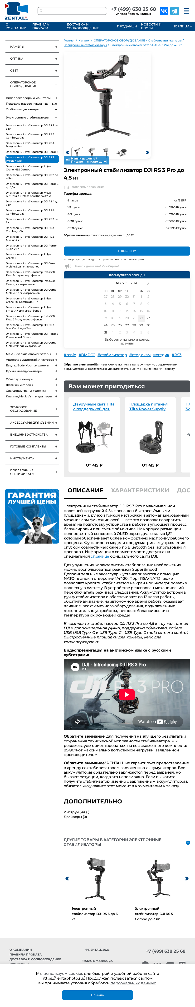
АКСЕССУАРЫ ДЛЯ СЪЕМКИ (32, 422)
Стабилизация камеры (22, 109)
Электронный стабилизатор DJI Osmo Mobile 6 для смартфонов (31, 291)
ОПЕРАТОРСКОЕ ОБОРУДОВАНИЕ (23, 84)
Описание (85, 490)
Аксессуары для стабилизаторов (30, 359)
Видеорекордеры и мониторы (28, 98)
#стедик (161, 355)
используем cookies (63, 973)
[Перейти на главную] (16, 11)
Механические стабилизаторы (28, 354)
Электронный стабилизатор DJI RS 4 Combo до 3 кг (30, 212)
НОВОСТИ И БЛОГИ (151, 26)
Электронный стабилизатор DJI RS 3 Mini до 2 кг (30, 238)
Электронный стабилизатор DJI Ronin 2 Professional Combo (32, 335)
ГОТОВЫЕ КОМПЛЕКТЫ (28, 446)
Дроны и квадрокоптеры (24, 371)
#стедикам (140, 355)
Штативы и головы (19, 385)
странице (100, 556)
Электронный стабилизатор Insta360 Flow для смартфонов (30, 282)
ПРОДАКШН (126, 26)
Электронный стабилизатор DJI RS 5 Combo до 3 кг (30, 136)
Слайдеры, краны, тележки (26, 390)
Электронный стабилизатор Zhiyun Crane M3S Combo (29, 167)
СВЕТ (14, 70)
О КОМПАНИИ (16, 26)
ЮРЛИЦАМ (183, 26)
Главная (69, 40)
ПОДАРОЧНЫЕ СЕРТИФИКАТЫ (22, 472)
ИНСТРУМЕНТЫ (22, 458)
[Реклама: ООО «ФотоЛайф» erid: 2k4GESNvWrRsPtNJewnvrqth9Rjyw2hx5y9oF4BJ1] (32, 516)
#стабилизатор (112, 355)
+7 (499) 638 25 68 (133, 9)
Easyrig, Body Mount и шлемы (27, 365)
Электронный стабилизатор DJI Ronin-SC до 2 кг (31, 247)
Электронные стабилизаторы (27, 117)
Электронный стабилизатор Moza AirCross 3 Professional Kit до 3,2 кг (28, 194)
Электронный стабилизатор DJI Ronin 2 (32, 152)
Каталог (84, 40)
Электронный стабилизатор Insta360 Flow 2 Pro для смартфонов (30, 317)
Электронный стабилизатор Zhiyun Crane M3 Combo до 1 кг (29, 300)
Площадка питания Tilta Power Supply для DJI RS (148, 409)
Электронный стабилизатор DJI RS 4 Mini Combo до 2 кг (30, 326)
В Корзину (127, 251)
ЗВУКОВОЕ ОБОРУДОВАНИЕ (23, 408)
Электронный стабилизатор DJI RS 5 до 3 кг (32, 127)
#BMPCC (87, 355)
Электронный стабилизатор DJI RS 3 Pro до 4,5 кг (30, 159)
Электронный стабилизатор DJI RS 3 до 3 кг (32, 220)
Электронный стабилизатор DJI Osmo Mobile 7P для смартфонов (31, 344)
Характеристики (140, 490)
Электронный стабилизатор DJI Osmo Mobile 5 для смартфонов (31, 265)
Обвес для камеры (19, 379)
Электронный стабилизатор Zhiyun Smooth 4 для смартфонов (29, 309)
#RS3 (176, 355)
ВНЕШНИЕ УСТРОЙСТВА (29, 434)
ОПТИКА (16, 58)
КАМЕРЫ (17, 46)
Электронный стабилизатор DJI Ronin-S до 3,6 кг (32, 185)
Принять (97, 995)
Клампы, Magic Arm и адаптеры (29, 396)
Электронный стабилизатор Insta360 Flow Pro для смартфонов (30, 273)
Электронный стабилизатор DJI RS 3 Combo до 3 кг (30, 229)
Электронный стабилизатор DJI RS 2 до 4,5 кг (32, 176)
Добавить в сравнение (88, 187)
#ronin (70, 355)
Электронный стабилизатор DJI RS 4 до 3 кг (32, 203)
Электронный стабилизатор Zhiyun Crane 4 (29, 256)
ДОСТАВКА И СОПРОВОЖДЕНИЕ (83, 26)
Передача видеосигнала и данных (31, 103)
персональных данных (133, 983)
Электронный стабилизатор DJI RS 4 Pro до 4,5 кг (30, 144)
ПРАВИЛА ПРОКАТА (40, 26)
